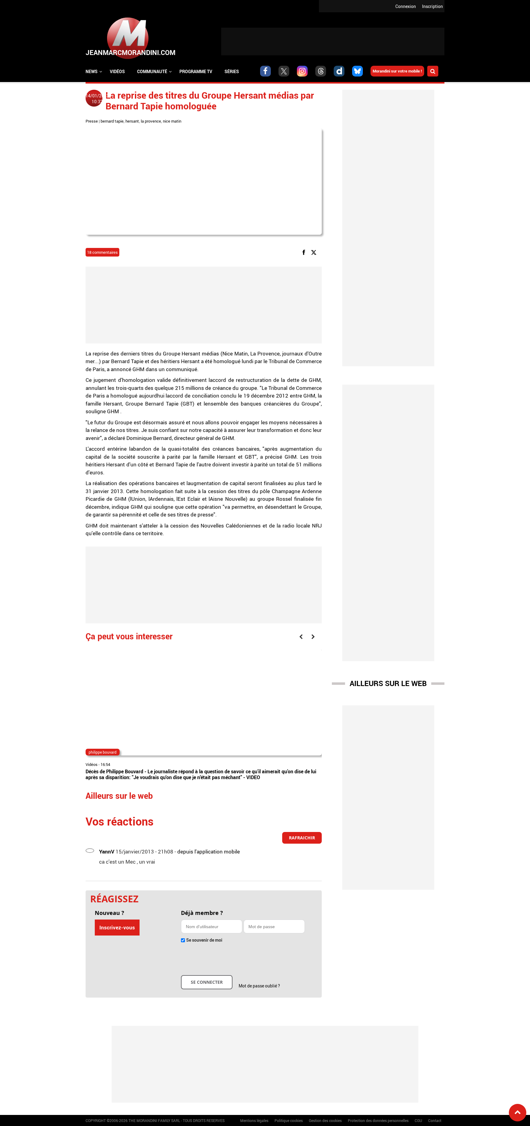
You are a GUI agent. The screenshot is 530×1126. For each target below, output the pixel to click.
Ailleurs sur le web (388, 683)
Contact (434, 1120)
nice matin (172, 121)
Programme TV (195, 71)
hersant (132, 121)
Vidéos (117, 71)
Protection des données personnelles (378, 1120)
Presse (92, 121)
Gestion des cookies (325, 1120)
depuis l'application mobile (208, 851)
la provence (151, 121)
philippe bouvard (103, 752)
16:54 (105, 764)
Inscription (432, 6)
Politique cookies (289, 1120)
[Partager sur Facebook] (304, 252)
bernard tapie (112, 121)
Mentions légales (254, 1120)
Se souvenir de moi (204, 940)
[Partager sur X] (314, 252)
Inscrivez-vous (117, 927)
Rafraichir (302, 838)
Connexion (405, 6)
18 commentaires (102, 252)
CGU (418, 1120)
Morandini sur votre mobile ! (397, 71)
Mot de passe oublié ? (259, 986)
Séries (232, 71)
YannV (106, 851)
